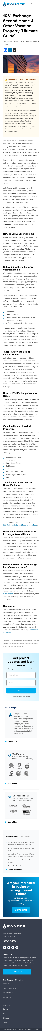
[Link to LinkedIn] (16, 947)
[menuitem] (31, 4)
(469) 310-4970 (9, 941)
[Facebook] (5, 50)
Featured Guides (12, 836)
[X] (14, 50)
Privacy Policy (28, 1029)
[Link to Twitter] (8, 947)
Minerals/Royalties (9, 988)
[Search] (31, 4)
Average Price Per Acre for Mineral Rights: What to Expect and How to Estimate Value (21, 855)
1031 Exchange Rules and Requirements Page (20, 525)
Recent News (25, 836)
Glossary (6, 1018)
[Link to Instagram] (12, 947)
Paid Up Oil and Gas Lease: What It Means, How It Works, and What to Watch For (21, 843)
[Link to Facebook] (4, 947)
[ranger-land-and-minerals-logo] (17, 4)
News (5, 1022)
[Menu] (36, 4)
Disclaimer (35, 1029)
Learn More (12, 783)
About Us (6, 984)
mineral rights (8, 594)
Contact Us (12, 741)
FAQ (4, 1013)
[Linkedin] (10, 50)
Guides (5, 1009)
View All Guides (15, 869)
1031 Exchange (8, 992)
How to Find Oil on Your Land (17, 866)
